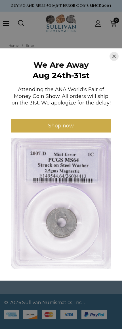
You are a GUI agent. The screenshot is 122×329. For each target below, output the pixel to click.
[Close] (114, 56)
